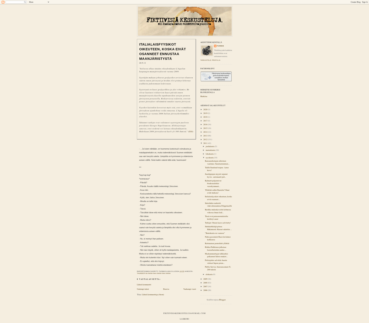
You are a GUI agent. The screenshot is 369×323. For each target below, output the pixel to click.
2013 (205, 135)
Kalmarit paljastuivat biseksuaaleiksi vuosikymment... (213, 183)
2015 (205, 128)
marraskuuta (211, 150)
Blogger (222, 299)
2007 (205, 286)
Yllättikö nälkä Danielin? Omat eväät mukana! (217, 191)
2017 (205, 120)
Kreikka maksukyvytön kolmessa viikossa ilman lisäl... (218, 211)
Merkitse (203, 96)
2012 (205, 139)
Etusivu (166, 289)
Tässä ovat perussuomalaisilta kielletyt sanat (216, 217)
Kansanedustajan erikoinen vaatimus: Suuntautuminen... (217, 162)
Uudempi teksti (143, 289)
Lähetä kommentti (144, 284)
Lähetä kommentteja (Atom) (153, 294)
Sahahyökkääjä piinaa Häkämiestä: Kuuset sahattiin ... (218, 228)
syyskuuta (210, 157)
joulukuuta (210, 146)
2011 (205, 143)
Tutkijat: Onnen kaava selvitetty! (218, 222)
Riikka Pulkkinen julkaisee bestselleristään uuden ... (215, 248)
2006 (205, 290)
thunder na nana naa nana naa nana (154, 273)
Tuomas (220, 46)
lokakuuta (210, 153)
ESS (191, 131)
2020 (205, 109)
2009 (205, 279)
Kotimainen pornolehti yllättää (217, 243)
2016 (205, 124)
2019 (205, 113)
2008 (205, 282)
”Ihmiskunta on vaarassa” (215, 233)
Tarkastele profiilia (210, 60)
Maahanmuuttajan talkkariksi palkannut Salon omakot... (216, 255)
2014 (205, 132)
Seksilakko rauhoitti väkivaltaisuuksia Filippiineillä (218, 204)
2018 (205, 117)
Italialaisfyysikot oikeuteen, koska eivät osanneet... (218, 198)
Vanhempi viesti (189, 289)
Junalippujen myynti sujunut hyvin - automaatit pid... (216, 175)
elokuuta (209, 274)
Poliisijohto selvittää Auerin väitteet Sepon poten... (216, 261)
